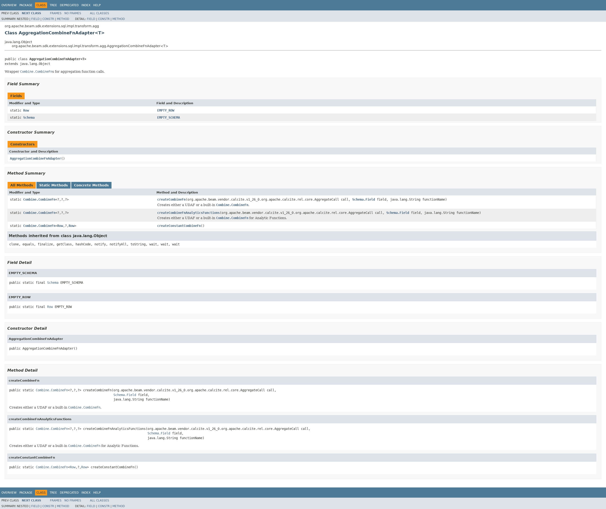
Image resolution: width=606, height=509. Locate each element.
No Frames (72, 13)
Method (63, 19)
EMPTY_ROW (165, 110)
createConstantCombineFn (179, 226)
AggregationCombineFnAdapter (35, 158)
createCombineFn (171, 199)
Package (25, 5)
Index (85, 5)
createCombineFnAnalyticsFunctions (188, 213)
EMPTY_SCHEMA (168, 117)
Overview (9, 5)
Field (35, 19)
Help (97, 5)
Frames (56, 13)
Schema (29, 117)
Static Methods (53, 185)
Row (26, 110)
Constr (48, 19)
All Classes (99, 13)
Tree (53, 5)
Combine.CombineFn (39, 199)
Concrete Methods (91, 185)
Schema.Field (363, 199)
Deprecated (69, 5)
